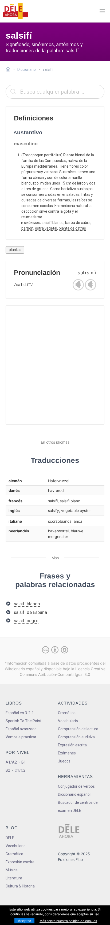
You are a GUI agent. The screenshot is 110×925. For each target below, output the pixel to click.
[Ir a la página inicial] (9, 70)
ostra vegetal (46, 228)
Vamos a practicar (21, 737)
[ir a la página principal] (15, 11)
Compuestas (55, 161)
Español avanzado (21, 729)
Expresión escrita (72, 745)
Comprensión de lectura (78, 729)
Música (12, 870)
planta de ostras (72, 228)
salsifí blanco (53, 222)
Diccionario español (74, 794)
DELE (10, 838)
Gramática (67, 713)
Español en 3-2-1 (20, 713)
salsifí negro (26, 620)
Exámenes (67, 753)
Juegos (64, 761)
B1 (23, 762)
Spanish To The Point (23, 721)
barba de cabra (78, 222)
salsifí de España (30, 612)
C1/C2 (20, 770)
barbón (27, 228)
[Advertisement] (55, 365)
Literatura (14, 878)
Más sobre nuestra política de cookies (68, 921)
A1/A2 (11, 762)
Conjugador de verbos (76, 786)
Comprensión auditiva (76, 737)
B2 (8, 770)
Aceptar (24, 921)
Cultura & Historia (20, 886)
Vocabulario (68, 721)
